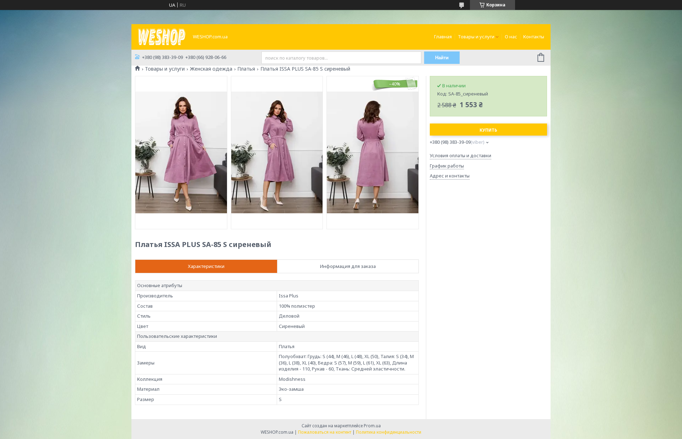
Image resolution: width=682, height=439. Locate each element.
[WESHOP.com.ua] (161, 36)
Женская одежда (211, 69)
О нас (511, 36)
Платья (246, 69)
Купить (488, 130)
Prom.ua (372, 426)
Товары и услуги (476, 36)
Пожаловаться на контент (324, 432)
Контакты (533, 36)
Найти (442, 57)
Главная (443, 36)
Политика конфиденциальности (388, 432)
